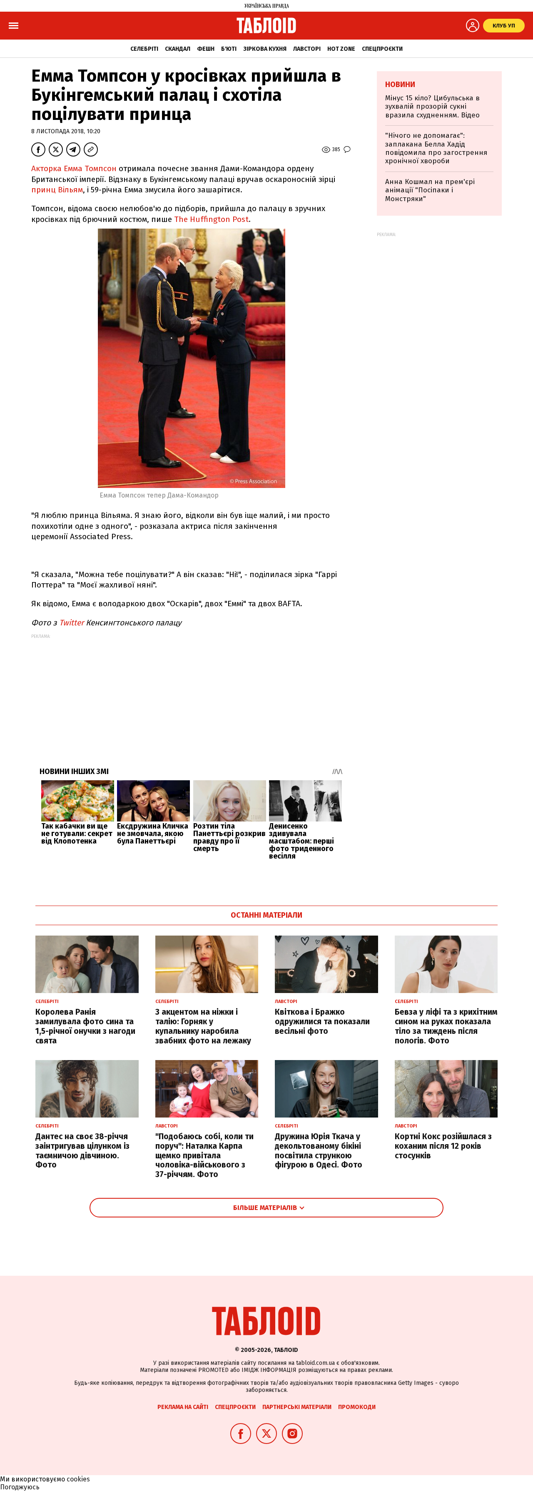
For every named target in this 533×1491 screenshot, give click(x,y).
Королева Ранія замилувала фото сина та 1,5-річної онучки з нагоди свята (85, 1026)
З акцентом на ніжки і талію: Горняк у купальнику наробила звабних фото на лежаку (203, 1026)
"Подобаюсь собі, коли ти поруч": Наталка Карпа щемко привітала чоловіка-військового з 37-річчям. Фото (204, 1155)
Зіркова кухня (264, 48)
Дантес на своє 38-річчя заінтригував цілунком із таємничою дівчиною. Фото (82, 1151)
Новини (400, 84)
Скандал (177, 48)
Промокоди (357, 1407)
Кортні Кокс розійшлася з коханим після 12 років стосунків (443, 1146)
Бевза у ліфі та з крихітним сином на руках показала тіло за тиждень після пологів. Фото (446, 1026)
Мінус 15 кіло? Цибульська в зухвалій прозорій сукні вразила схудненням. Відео (432, 106)
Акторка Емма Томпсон (75, 168)
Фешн (205, 48)
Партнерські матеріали (296, 1407)
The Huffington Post (211, 219)
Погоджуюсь (20, 1487)
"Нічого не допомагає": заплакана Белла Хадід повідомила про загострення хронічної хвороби (436, 148)
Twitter (72, 622)
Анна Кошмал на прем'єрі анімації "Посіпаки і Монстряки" (430, 190)
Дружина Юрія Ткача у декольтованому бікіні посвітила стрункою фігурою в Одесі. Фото (318, 1151)
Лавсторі (307, 48)
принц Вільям (57, 189)
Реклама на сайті (182, 1407)
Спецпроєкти (382, 48)
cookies (78, 1479)
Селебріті (144, 48)
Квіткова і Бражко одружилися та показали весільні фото (322, 1021)
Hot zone (341, 48)
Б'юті (229, 48)
